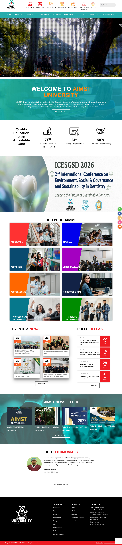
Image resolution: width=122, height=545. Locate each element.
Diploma (55, 511)
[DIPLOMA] (87, 234)
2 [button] (56, 484)
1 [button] (54, 484)
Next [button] (116, 469)
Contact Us (94, 14)
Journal (81, 14)
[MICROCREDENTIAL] (87, 284)
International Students (77, 517)
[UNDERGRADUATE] (87, 259)
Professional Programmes (60, 531)
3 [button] (58, 484)
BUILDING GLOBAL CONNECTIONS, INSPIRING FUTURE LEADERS (55, 375)
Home (9, 14)
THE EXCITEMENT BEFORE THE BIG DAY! (56, 352)
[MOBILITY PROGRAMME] (87, 309)
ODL (54, 524)
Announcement (109, 14)
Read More (10, 430)
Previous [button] (6, 469)
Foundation (56, 507)
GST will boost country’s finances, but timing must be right (89, 342)
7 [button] (64, 484)
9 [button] (67, 484)
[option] (61, 466)
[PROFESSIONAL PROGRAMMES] (35, 309)
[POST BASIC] (35, 259)
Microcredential (57, 527)
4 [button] (59, 484)
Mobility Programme (58, 534)
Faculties (30, 14)
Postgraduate (57, 521)
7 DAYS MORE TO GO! (22, 376)
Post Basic (56, 514)
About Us (18, 14)
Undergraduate (57, 517)
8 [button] (65, 484)
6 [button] (62, 484)
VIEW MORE (41, 383)
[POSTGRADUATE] (35, 284)
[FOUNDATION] (35, 234)
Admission (57, 14)
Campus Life (68, 14)
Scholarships (44, 14)
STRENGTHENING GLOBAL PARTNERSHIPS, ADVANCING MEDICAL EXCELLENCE (24, 352)
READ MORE (61, 112)
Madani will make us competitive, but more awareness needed (87, 366)
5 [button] (61, 484)
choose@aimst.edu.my (97, 524)
